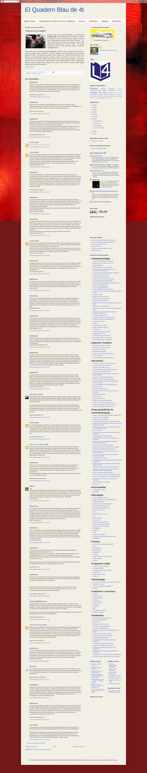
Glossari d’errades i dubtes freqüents (103, 445)
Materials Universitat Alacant (100, 296)
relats (98, 96)
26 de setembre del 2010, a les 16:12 (40, 480)
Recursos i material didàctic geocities (103, 472)
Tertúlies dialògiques (94, 97)
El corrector (96, 600)
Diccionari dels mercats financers (102, 371)
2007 (93, 133)
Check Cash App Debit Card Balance (101, 157)
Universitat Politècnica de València (102, 339)
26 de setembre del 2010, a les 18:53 (40, 596)
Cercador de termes (98, 584)
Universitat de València (99, 333)
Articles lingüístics (98, 265)
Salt (94, 608)
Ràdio (95, 96)
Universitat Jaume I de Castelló (101, 335)
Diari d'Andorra (97, 548)
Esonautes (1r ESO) (114, 683)
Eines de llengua (97, 430)
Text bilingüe (96, 528)
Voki (111, 97)
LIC (94, 516)
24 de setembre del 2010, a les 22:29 (40, 213)
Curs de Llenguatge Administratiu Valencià (103, 242)
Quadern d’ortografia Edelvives (101, 524)
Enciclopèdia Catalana (99, 490)
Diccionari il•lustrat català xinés (101, 508)
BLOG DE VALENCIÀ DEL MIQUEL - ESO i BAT (105, 165)
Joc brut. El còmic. (96, 172)
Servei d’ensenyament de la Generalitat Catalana (106, 476)
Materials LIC (96, 520)
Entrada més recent (31, 746)
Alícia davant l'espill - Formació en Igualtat (114, 691)
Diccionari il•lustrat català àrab (101, 505)
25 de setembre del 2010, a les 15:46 (40, 310)
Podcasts (116, 94)
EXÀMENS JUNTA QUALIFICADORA (103, 281)
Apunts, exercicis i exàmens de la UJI (103, 263)
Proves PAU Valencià (98, 321)
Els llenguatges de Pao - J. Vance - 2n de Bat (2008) (98, 681)
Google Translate (97, 602)
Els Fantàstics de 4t (97, 170)
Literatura (116, 21)
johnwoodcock (97, 760)
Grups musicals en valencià (99, 244)
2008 (93, 131)
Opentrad (95, 606)
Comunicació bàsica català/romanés (103, 503)
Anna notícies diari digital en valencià (103, 544)
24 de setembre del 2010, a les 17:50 (40, 147)
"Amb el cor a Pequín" (99, 128)
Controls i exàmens (107, 90)
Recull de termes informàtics (100, 638)
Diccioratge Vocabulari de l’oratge (102, 633)
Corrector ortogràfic (98, 568)
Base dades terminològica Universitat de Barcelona (107, 582)
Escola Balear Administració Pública (103, 436)
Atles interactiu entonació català (101, 345)
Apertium (95, 594)
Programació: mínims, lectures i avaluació (57, 21)
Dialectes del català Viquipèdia (101, 347)
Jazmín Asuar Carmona (36, 625)
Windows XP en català (99, 574)
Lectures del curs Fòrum (115, 92)
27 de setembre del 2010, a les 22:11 (40, 698)
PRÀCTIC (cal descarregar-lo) (101, 306)
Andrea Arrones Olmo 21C (37, 444)
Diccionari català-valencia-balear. (102, 365)
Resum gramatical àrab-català (101, 526)
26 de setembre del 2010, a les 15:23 (40, 417)
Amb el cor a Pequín (75, 57)
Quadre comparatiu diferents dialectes (103, 357)
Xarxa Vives (96, 484)
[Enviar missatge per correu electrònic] (53, 72)
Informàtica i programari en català (102, 570)
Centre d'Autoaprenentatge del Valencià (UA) (104, 240)
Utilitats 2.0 (103, 98)
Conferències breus (95, 90)
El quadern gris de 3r (114, 678)
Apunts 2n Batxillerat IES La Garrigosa (103, 261)
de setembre (96, 125)
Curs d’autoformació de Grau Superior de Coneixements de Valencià (104, 270)
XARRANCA (96, 538)
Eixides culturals (118, 90)
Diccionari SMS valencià (99, 620)
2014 (93, 109)
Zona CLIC (96, 576)
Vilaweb (95, 560)
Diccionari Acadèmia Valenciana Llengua (104, 363)
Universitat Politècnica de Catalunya (103, 337)
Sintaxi (120, 96)
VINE (94, 532)
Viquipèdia (96, 492)
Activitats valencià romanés (100, 497)
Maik (31, 666)
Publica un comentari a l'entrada (36, 743)
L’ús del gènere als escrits (100, 458)
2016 (93, 105)
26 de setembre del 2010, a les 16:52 (40, 522)
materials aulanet (97, 294)
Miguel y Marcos (34, 394)
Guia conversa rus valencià (100, 514)
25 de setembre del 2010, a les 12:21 (40, 235)
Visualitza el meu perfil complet (108, 50)
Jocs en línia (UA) (96, 246)
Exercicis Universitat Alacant (100, 287)
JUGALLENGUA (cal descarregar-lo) (103, 289)
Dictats (82, 21)
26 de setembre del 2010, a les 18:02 (40, 569)
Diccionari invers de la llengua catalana (103, 379)
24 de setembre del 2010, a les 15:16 (40, 113)
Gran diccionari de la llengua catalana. (103, 402)
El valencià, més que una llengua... (102, 201)
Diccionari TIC (97, 622)
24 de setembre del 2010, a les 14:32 (40, 97)
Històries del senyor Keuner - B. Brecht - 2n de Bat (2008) (98, 676)
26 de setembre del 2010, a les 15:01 (40, 389)
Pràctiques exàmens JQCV (100, 315)
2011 (93, 116)
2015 (93, 107)
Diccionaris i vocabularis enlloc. (101, 626)
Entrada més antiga (78, 746)
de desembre (97, 121)
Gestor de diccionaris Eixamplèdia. (102, 400)
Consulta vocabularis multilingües (102, 586)
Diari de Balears (97, 550)
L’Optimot (95, 588)
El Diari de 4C (96, 179)
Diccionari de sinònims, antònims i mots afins (105, 369)
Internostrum (96, 604)
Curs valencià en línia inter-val (101, 275)
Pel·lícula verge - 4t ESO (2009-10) (97, 671)
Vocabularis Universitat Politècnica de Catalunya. (106, 656)
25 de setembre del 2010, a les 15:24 (40, 290)
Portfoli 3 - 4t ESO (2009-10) (96, 668)
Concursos (119, 88)
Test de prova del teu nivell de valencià (102, 248)
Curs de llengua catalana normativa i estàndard (106, 273)
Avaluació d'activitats (107, 88)
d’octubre (96, 123)
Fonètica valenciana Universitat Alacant (103, 353)
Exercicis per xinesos (98, 510)
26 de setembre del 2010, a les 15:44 (40, 439)
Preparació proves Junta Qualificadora (103, 319)
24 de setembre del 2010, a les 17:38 (40, 137)
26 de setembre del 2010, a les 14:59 (40, 367)
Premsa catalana (97, 558)
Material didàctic (97, 518)
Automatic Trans (97, 596)
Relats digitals (103, 96)
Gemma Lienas (96, 194)
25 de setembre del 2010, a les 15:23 (40, 274)
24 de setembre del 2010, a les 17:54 (40, 167)
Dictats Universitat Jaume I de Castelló (103, 279)
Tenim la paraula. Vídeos (99, 325)
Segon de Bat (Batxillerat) (112, 669)
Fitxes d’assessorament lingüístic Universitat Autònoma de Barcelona (105, 442)
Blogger (115, 760)
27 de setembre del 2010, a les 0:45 (39, 661)
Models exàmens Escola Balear (101, 298)
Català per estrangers (99, 501)
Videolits (108, 97)
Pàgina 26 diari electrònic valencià (102, 556)
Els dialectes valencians (99, 351)
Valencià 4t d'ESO (97, 156)
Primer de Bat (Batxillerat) (112, 673)
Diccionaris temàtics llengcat (100, 628)
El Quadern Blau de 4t (54, 9)
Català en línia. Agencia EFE (100, 419)
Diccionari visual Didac (99, 394)
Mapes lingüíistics (98, 355)
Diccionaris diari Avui (98, 398)
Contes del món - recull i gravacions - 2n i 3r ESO (98, 691)
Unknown (32, 142)
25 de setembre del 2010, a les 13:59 (40, 255)
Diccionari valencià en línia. (100, 388)
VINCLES (95, 530)
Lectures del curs (98, 92)
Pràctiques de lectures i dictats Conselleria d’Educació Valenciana (104, 312)
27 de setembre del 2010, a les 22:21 (40, 719)
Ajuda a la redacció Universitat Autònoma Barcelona (107, 415)
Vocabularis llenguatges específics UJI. (103, 645)
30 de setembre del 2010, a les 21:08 (40, 739)
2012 (93, 114)
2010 (93, 119)
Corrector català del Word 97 (101, 566)
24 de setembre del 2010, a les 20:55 (40, 192)
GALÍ (94, 512)
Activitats (93, 21)
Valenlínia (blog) (96, 250)
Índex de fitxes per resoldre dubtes (102, 267)
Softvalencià (96, 572)
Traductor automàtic (98, 612)
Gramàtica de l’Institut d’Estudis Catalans (104, 449)
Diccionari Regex (97, 386)
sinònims (95, 323)
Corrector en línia (97, 598)
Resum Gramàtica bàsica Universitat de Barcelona (106, 474)
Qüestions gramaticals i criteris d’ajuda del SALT (106, 467)
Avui (94, 546)
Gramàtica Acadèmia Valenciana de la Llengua (105, 447)
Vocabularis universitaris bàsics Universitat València (107, 654)
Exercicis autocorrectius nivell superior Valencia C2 (107, 283)
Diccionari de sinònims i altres (101, 367)
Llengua (105, 21)
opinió (39, 73)
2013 (93, 112)
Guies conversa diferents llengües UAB (103, 406)
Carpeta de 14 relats (97, 141)
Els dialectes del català (99, 349)
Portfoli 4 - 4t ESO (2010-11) (96, 664)
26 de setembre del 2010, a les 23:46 (40, 643)
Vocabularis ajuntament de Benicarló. (103, 643)
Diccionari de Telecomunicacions (102, 618)
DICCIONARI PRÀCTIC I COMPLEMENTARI (105, 384)
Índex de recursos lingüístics (100, 417)
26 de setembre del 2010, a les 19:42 (40, 619)
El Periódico (96, 552)
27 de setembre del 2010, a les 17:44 (40, 679)
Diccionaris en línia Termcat (100, 624)
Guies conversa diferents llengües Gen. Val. (105, 404)
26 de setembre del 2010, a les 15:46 (40, 457)
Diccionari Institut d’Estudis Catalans (103, 377)
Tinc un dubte (96, 329)
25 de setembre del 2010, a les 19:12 (40, 330)
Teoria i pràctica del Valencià (101, 327)
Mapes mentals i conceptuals (102, 94)
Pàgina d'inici (29, 21)
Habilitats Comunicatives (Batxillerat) (113, 665)
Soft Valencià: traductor (99, 610)
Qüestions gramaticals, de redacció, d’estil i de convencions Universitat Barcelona (105, 469)
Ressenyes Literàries (113, 96)
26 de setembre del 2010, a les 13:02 (40, 347)
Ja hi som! (103, 181)
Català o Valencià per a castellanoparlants (104, 499)
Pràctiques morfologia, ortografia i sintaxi (104, 317)
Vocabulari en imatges (99, 534)
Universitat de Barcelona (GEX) (101, 331)
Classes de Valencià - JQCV (99, 148)
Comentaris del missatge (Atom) (42, 749)
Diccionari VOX (97, 396)
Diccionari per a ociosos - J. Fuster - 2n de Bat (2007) (98, 686)
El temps (95, 554)
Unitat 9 (94, 166)
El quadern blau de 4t (115, 676)
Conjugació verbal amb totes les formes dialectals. (106, 421)
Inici (54, 746)
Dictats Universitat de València (101, 277)
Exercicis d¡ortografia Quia (100, 285)
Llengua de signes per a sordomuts (102, 636)
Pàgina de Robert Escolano (100, 300)
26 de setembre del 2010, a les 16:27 (40, 500)
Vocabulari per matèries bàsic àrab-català (104, 536)
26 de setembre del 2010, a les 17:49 (40, 542)
